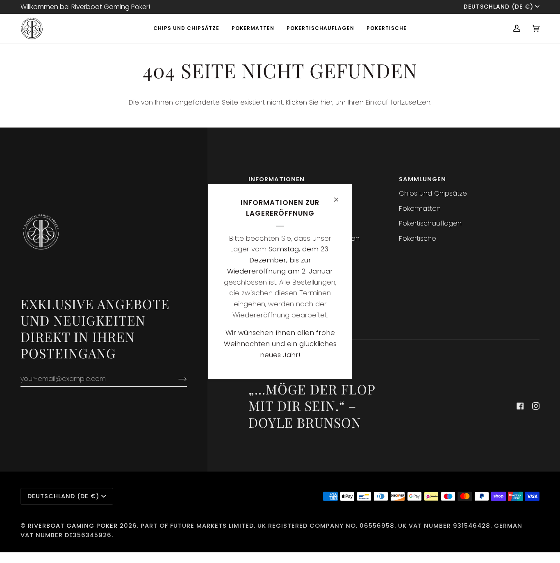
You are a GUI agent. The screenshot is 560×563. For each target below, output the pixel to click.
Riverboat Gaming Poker (73, 526)
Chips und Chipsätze (433, 193)
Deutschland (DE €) (498, 7)
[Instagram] (536, 406)
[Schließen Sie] (340, 196)
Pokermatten (420, 208)
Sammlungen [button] (422, 179)
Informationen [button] (276, 179)
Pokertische (417, 238)
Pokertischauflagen (430, 223)
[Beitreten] (176, 378)
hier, (327, 102)
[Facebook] (520, 406)
